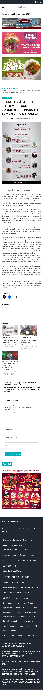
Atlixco (22, 555)
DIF (16, 566)
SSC (21, 626)
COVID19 (7, 566)
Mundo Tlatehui (21, 598)
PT (30, 608)
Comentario (10, 413)
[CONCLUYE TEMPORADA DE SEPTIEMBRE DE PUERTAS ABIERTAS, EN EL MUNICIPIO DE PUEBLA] (28, 330)
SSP (28, 626)
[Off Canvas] (3, 7)
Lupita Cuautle (24, 592)
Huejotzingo (32, 583)
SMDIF (5, 626)
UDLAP (31, 635)
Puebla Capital (6, 98)
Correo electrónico (12, 438)
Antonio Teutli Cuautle (10, 550)
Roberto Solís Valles (8, 612)
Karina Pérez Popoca (29, 587)
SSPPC (5, 631)
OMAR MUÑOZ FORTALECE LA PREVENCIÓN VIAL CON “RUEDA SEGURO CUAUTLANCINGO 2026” (21, 681)
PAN (18, 603)
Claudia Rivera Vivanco (25, 560)
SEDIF (35, 616)
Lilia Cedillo (8, 592)
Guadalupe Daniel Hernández (14, 583)
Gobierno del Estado (16, 577)
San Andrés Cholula (30, 612)
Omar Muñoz (8, 603)
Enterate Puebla (8, 118)
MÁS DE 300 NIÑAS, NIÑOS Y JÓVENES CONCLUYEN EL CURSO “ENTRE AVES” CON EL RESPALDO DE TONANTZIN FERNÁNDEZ (21, 671)
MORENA (6, 598)
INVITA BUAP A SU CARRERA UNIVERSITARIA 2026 (21, 662)
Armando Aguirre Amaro (9, 555)
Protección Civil (20, 608)
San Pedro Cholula (24, 616)
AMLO (31, 540)
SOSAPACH (13, 626)
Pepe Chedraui (7, 608)
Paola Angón (28, 603)
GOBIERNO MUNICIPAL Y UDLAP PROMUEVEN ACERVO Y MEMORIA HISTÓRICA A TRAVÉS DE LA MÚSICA (10, 366)
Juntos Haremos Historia (10, 587)
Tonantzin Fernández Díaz (14, 635)
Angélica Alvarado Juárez (12, 545)
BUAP (32, 554)
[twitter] (38, 2)
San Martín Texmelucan (9, 616)
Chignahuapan (7, 561)
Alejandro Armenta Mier (14, 540)
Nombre (8, 430)
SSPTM (13, 631)
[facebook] (35, 2)
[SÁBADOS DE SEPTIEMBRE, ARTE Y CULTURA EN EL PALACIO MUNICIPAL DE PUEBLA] (10, 330)
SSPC (34, 626)
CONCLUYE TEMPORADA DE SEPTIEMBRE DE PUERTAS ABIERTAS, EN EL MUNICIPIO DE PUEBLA (28, 340)
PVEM (36, 608)
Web (6, 446)
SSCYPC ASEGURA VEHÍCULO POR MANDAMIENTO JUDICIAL (16, 645)
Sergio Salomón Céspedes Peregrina (18, 621)
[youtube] (40, 2)
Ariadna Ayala (24, 550)
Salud (18, 612)
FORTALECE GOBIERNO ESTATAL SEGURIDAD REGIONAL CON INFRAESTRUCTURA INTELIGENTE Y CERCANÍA (21, 653)
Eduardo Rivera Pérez (12, 571)
